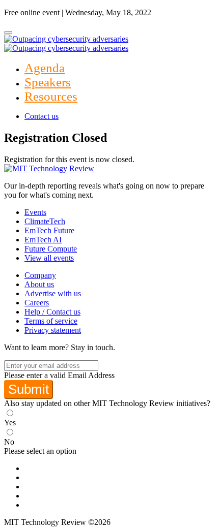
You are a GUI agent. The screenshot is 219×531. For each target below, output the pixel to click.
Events (35, 212)
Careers (36, 302)
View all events (49, 258)
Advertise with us (52, 293)
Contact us (41, 116)
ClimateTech (44, 221)
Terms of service (50, 321)
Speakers (47, 82)
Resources (50, 96)
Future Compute (50, 248)
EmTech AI (43, 239)
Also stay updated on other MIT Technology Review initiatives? (107, 403)
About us (39, 284)
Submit (28, 389)
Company (40, 275)
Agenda (44, 68)
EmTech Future (49, 230)
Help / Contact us (52, 311)
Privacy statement (52, 330)
